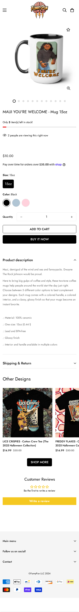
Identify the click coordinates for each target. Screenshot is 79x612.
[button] (72, 10)
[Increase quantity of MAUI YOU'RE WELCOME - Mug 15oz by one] (71, 217)
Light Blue (16, 203)
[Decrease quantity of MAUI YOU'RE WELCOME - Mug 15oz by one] (21, 217)
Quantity (8, 217)
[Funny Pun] (39, 10)
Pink (26, 203)
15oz (8, 183)
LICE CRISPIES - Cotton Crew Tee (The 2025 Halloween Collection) (26, 443)
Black (6, 203)
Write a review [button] (39, 501)
